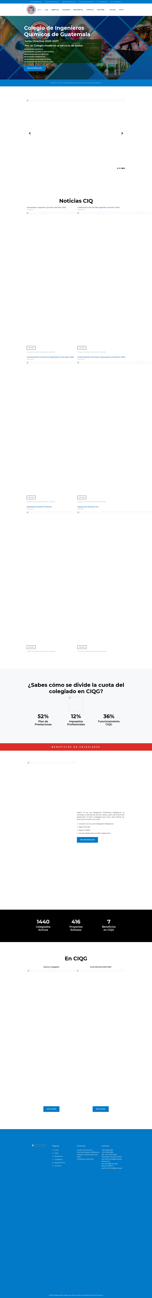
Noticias (113, 9)
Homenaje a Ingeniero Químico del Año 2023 (46, 207)
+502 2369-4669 (111, 1154)
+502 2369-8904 (108, 1152)
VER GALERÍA (51, 1109)
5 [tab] (124, 168)
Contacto (90, 9)
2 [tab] (119, 168)
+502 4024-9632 (116, 1157)
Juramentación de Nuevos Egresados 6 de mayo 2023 (50, 357)
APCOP (121, 9)
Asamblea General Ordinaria (39, 507)
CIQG (46, 9)
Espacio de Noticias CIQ (87, 507)
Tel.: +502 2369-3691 (102, 1)
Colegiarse (66, 9)
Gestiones (100, 9)
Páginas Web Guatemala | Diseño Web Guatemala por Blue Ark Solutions (78, 1295)
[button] (30, 133)
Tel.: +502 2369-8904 (116, 1)
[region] (76, 133)
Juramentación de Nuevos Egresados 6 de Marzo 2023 (101, 357)
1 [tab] (117, 168)
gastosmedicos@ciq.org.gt (69, 1)
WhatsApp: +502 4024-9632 (86, 1)
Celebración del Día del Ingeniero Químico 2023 (98, 207)
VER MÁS (31, 347)
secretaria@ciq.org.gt (36, 1)
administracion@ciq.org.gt (52, 1)
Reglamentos (78, 9)
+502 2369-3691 (107, 1150)
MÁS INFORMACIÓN (34, 68)
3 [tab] (121, 168)
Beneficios (55, 9)
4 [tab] (123, 168)
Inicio (39, 9)
